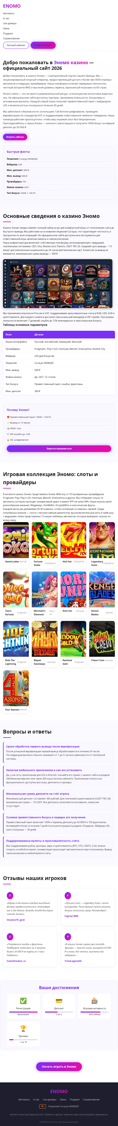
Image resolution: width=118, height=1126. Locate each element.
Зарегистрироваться (59, 448)
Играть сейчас (15, 137)
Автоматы (8, 13)
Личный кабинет (16, 45)
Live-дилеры (9, 23)
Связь (6, 28)
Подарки (8, 33)
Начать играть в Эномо (59, 1066)
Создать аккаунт (43, 45)
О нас (6, 18)
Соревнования (11, 38)
